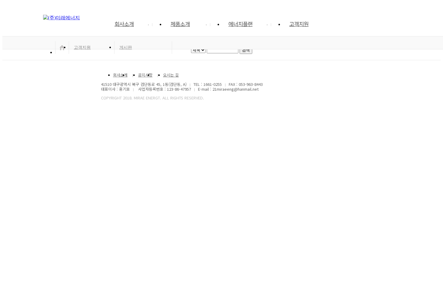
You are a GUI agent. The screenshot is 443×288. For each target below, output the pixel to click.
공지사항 (145, 75)
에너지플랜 (240, 24)
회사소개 (124, 24)
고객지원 (299, 24)
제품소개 (180, 24)
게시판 (125, 47)
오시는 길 (171, 75)
